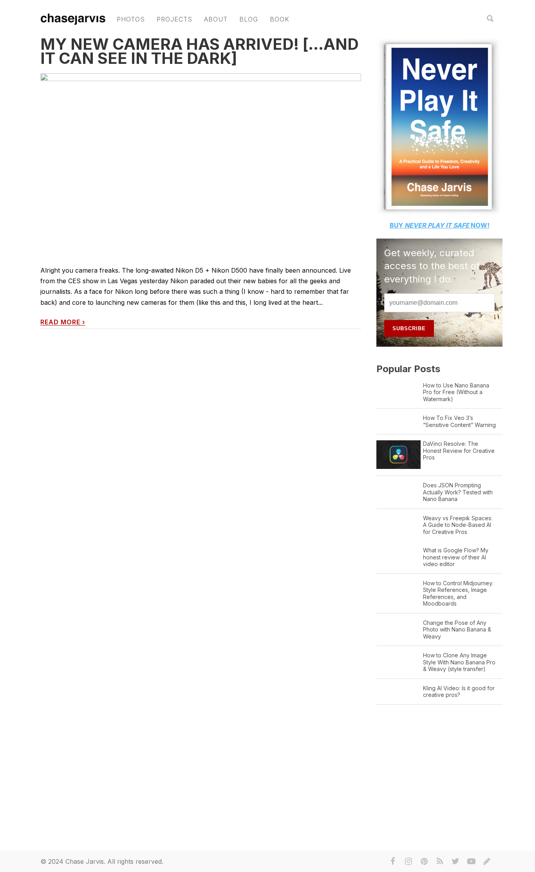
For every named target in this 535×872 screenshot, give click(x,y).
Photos (131, 19)
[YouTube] (471, 861)
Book (279, 19)
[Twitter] (455, 861)
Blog (248, 19)
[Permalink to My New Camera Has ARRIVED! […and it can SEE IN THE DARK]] (200, 163)
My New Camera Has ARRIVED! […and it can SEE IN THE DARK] (199, 51)
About (216, 19)
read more (62, 322)
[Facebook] (393, 861)
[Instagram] (408, 861)
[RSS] (440, 861)
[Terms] (487, 861)
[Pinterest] (424, 861)
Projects (174, 19)
